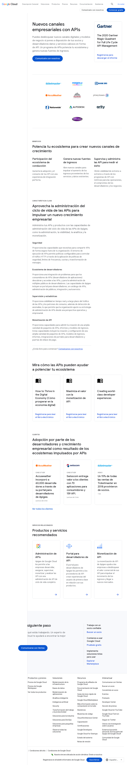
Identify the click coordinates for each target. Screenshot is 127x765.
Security (56, 706)
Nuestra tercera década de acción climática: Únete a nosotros (78, 755)
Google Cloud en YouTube (112, 710)
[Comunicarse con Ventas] (33, 648)
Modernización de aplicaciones (60, 693)
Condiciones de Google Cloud (59, 751)
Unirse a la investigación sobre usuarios (111, 725)
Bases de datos (59, 688)
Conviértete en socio (110, 690)
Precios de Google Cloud (37, 682)
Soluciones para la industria (63, 716)
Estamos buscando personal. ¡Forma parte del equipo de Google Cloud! (112, 732)
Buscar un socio (94, 632)
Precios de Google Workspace (35, 687)
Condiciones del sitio (38, 751)
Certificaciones (83, 726)
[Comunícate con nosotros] (47, 59)
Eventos (105, 694)
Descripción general (30, 4)
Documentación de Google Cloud (87, 689)
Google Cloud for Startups (87, 734)
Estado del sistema (84, 738)
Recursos (73, 4)
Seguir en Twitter (109, 720)
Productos (56, 4)
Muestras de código (85, 714)
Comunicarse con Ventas (112, 682)
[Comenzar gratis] (116, 10)
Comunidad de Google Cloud (110, 739)
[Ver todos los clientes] (42, 509)
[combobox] (114, 760)
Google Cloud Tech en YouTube (110, 715)
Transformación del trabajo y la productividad (63, 711)
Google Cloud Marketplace (87, 700)
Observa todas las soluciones (60, 731)
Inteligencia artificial (60, 702)
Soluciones (45, 4)
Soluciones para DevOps (62, 720)
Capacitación (82, 722)
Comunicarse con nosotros (70, 349)
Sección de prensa (109, 706)
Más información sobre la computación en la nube (87, 705)
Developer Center (109, 702)
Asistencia (99, 4)
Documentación (86, 4)
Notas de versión (83, 742)
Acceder (121, 4)
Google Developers (84, 730)
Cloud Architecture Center (87, 718)
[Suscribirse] (94, 760)
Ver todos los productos (37, 692)
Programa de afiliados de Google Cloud (87, 683)
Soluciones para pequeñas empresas (63, 725)
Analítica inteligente (60, 698)
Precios (65, 4)
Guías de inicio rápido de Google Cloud (86, 695)
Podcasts (106, 698)
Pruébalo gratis (94, 645)
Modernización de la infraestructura (60, 683)
